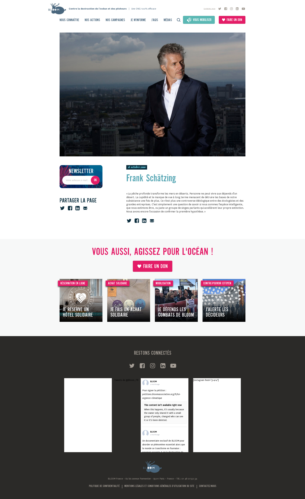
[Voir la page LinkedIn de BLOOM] (237, 8)
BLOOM (153, 381)
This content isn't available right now (163, 405)
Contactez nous (209, 9)
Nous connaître (69, 20)
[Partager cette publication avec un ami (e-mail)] (85, 208)
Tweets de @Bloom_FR (126, 380)
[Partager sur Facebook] (70, 208)
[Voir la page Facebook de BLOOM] (225, 8)
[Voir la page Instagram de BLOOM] (231, 8)
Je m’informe (138, 20)
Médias (168, 20)
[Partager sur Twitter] (62, 208)
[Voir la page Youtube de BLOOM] (243, 8)
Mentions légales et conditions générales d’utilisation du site (159, 486)
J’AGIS (154, 20)
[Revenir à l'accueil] (58, 8)
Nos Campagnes (115, 20)
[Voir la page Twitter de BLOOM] (220, 8)
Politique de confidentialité (104, 486)
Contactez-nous (207, 486)
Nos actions (92, 20)
